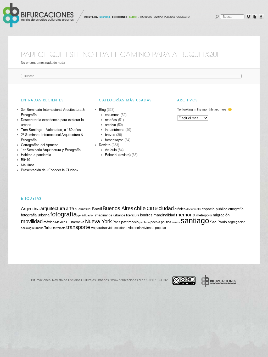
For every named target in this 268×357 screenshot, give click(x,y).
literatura (132, 215)
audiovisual (83, 209)
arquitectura (52, 208)
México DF (62, 222)
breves (110, 135)
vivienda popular (154, 227)
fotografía (63, 214)
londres (146, 215)
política (166, 222)
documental (193, 209)
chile (140, 208)
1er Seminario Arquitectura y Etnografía (51, 150)
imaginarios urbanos (110, 215)
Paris (116, 222)
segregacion (236, 222)
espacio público (214, 209)
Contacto (183, 17)
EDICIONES (119, 17)
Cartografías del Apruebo (39, 145)
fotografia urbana (35, 215)
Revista (104, 145)
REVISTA (104, 17)
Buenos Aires (118, 208)
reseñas (111, 120)
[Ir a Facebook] (261, 17)
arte (70, 208)
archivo (110, 125)
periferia (144, 222)
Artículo (111, 150)
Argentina (30, 208)
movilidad (32, 221)
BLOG (133, 17)
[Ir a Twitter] (255, 17)
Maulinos (28, 165)
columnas (112, 115)
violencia (135, 228)
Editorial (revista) (118, 155)
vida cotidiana (117, 227)
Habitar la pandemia (36, 155)
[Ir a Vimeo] (248, 17)
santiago (195, 220)
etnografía (235, 209)
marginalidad (164, 215)
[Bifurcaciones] (39, 15)
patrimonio (130, 222)
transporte (78, 227)
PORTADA (91, 17)
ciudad (166, 208)
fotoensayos (114, 140)
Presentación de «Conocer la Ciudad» (49, 170)
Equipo (158, 17)
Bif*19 (25, 160)
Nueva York (98, 221)
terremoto (59, 227)
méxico (48, 222)
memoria (186, 214)
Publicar (169, 17)
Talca (48, 228)
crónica (180, 209)
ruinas (176, 222)
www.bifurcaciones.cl (126, 280)
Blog (102, 110)
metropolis (204, 215)
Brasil (97, 208)
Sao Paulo (218, 222)
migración (221, 215)
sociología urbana (32, 227)
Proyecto (146, 17)
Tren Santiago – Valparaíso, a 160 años (51, 130)
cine (152, 208)
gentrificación (85, 215)
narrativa (77, 222)
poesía (155, 222)
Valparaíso (99, 228)
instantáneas (114, 130)
